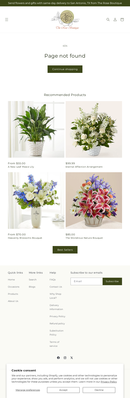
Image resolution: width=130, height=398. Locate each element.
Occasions (13, 286)
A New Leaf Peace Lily (21, 166)
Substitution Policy (56, 332)
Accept (63, 389)
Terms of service (54, 344)
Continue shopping (65, 69)
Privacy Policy (109, 381)
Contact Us (56, 286)
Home (11, 279)
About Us (13, 301)
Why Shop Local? (55, 295)
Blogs (32, 286)
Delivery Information (56, 307)
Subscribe (112, 281)
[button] (6, 19)
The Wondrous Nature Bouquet (84, 237)
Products (13, 293)
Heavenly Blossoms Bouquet (25, 237)
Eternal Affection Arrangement (84, 166)
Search (32, 279)
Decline (99, 389)
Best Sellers (65, 249)
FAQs (53, 279)
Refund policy (57, 323)
